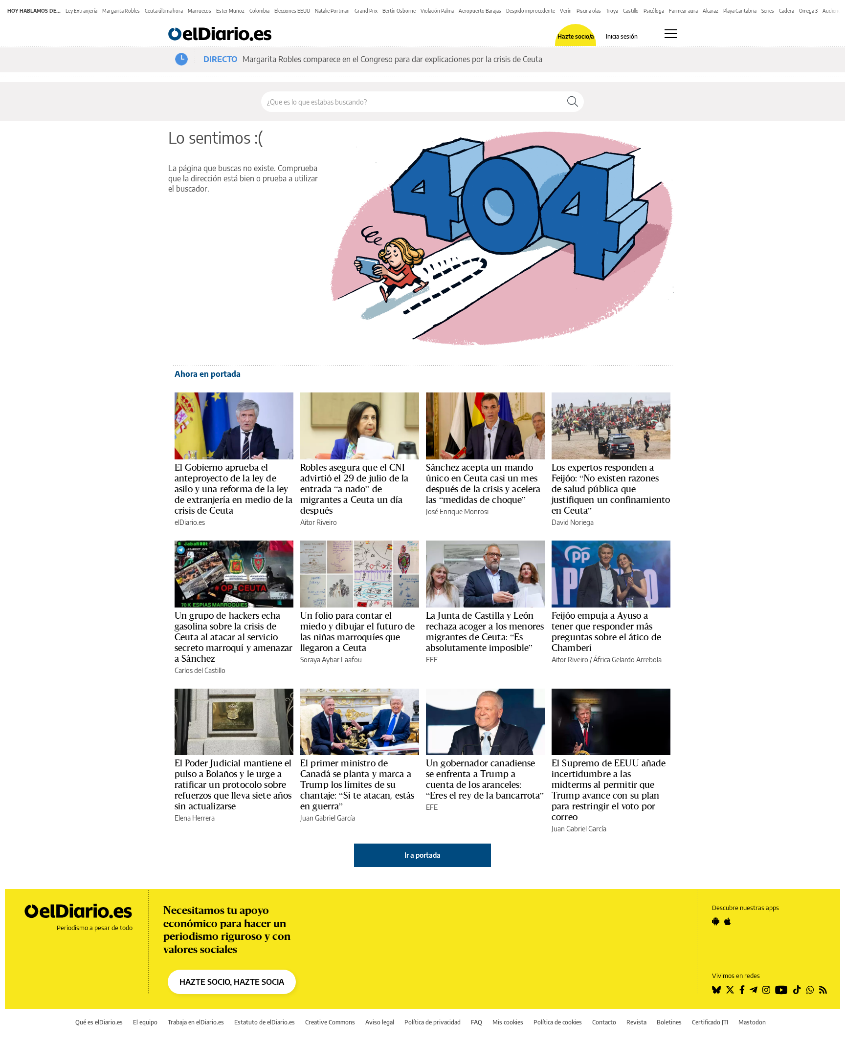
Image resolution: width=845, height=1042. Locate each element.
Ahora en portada (208, 374)
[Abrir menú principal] (671, 33)
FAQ (476, 1022)
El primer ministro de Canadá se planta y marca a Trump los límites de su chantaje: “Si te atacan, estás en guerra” (357, 784)
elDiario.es (190, 522)
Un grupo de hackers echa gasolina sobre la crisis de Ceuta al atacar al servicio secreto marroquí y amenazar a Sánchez (233, 636)
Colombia (259, 11)
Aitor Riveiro (318, 522)
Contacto (604, 1022)
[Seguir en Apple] (727, 921)
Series (767, 11)
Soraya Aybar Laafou (331, 659)
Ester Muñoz (230, 11)
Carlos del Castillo (200, 670)
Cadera (786, 11)
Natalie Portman (332, 11)
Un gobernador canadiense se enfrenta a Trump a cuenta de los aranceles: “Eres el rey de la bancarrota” (485, 779)
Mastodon (752, 1022)
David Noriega (573, 522)
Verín (566, 11)
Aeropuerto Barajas (480, 11)
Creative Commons (330, 1022)
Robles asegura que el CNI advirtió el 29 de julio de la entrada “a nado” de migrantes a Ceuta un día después (354, 488)
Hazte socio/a (575, 37)
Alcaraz (710, 11)
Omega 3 (808, 11)
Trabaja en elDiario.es (196, 1022)
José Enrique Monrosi (457, 511)
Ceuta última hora (164, 11)
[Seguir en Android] (715, 921)
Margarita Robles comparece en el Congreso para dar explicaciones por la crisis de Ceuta (392, 59)
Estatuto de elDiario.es (264, 1022)
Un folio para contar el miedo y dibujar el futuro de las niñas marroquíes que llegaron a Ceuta (357, 631)
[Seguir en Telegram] (753, 989)
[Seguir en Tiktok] (797, 989)
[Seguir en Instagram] (766, 989)
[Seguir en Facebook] (742, 989)
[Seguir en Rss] (823, 989)
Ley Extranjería (81, 11)
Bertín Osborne (399, 11)
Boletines (669, 1022)
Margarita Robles (121, 11)
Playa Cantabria (739, 11)
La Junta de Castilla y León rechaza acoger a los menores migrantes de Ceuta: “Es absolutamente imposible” (485, 631)
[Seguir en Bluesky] (716, 989)
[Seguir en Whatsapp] (810, 989)
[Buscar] (572, 101)
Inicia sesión (622, 37)
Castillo (631, 11)
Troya (612, 11)
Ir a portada (422, 855)
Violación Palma (437, 11)
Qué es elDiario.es (99, 1022)
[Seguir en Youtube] (781, 989)
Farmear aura (683, 11)
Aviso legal (379, 1022)
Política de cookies (558, 1022)
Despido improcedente (530, 11)
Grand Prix (366, 11)
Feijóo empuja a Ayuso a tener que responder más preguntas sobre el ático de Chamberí (606, 631)
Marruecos (199, 11)
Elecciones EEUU (292, 11)
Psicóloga (654, 11)
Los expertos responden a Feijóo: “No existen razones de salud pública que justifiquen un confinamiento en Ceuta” (611, 488)
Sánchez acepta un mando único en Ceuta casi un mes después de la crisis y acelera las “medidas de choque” (483, 483)
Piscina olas (589, 11)
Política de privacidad (432, 1022)
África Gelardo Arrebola (627, 659)
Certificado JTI (710, 1022)
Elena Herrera (195, 818)
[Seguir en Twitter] (730, 989)
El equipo (145, 1022)
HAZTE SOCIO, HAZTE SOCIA (231, 982)
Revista (636, 1022)
